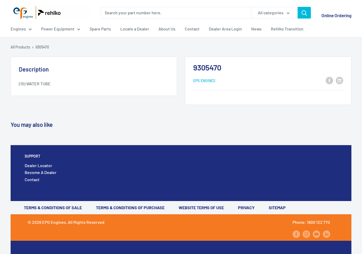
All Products (20, 47)
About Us (166, 28)
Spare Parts (100, 28)
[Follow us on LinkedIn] (326, 234)
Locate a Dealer (134, 28)
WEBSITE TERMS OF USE (201, 207)
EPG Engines (204, 80)
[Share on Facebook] (329, 80)
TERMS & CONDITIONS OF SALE (53, 207)
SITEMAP (277, 207)
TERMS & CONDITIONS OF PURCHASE (130, 207)
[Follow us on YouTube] (316, 234)
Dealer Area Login (225, 28)
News (256, 28)
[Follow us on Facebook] (296, 234)
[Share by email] (339, 80)
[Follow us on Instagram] (306, 234)
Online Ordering (336, 15)
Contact (192, 28)
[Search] (304, 13)
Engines (18, 28)
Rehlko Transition (287, 28)
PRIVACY (246, 207)
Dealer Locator (38, 165)
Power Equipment (57, 28)
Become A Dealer (40, 172)
